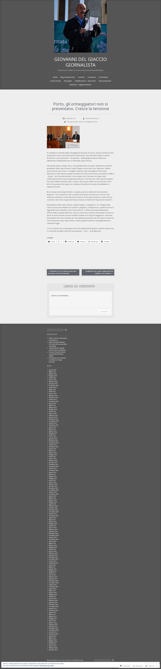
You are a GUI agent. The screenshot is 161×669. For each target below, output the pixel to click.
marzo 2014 (53, 646)
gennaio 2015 (53, 626)
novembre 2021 (54, 466)
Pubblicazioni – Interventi (85, 81)
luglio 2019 (52, 520)
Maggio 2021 (53, 478)
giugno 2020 (53, 500)
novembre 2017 (54, 559)
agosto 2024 (52, 403)
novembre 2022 (54, 443)
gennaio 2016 (53, 602)
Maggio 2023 (53, 433)
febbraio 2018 (53, 553)
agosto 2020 (52, 496)
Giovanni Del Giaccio (92, 118)
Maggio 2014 (53, 642)
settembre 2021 (53, 470)
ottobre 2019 (53, 514)
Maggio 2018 (53, 547)
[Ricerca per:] (55, 330)
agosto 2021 (52, 472)
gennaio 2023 (53, 439)
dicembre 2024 (53, 397)
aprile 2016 (52, 596)
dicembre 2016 (53, 581)
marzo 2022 (53, 458)
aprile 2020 (52, 504)
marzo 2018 (53, 551)
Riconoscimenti (105, 81)
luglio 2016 (52, 590)
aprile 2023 (52, 435)
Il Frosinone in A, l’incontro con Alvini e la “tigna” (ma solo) (57, 360)
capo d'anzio (74, 122)
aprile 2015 (52, 620)
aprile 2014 (52, 644)
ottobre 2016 (53, 585)
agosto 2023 (52, 427)
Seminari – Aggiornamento (80, 85)
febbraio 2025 (53, 395)
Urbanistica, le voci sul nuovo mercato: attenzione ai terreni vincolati (62, 272)
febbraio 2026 (53, 382)
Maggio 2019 (53, 523)
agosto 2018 (52, 541)
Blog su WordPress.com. (54, 660)
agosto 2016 (52, 588)
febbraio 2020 (53, 506)
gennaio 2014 (53, 650)
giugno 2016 (53, 592)
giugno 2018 (53, 545)
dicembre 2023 (53, 419)
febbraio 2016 (53, 600)
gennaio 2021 (53, 486)
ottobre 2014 (53, 632)
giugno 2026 (53, 374)
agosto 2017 (52, 565)
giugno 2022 (53, 452)
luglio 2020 (52, 498)
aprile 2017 (52, 573)
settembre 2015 (53, 610)
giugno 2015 (53, 616)
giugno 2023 (53, 431)
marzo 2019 (53, 527)
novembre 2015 (54, 606)
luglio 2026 (52, 372)
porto (95, 122)
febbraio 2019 (53, 529)
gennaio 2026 (53, 383)
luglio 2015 (52, 614)
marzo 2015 (53, 622)
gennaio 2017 (53, 579)
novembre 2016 (54, 583)
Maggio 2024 (53, 409)
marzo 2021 (53, 482)
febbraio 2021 (53, 484)
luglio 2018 (52, 543)
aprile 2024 (52, 411)
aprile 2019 (52, 525)
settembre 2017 (53, 563)
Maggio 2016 (53, 594)
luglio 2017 (52, 567)
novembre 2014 (54, 630)
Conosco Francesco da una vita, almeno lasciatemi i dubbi (57, 354)
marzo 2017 (53, 575)
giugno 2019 (53, 521)
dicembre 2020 (53, 488)
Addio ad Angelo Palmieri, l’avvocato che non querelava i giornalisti (58, 344)
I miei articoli (55, 81)
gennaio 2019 (53, 531)
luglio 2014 (52, 638)
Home (55, 77)
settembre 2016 (53, 587)
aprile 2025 (52, 391)
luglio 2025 (52, 389)
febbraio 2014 (53, 648)
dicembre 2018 (53, 533)
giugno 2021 (53, 476)
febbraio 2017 (53, 577)
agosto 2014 (52, 636)
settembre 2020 (53, 494)
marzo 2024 (53, 413)
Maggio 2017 (53, 571)
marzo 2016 (53, 598)
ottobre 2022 (53, 445)
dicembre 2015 (53, 604)
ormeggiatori (89, 122)
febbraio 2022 (53, 460)
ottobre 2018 (53, 537)
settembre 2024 (53, 401)
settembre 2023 (53, 425)
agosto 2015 (52, 612)
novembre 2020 (54, 490)
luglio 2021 (52, 474)
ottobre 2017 (53, 561)
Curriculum (103, 77)
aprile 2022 (52, 456)
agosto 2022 (52, 449)
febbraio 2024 (53, 415)
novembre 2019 (54, 512)
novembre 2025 (54, 385)
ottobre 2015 (53, 608)
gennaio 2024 (53, 417)
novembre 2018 (54, 535)
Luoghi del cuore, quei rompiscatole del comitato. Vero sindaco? (99, 272)
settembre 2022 (53, 447)
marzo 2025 (53, 393)
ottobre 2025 (53, 387)
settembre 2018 (53, 539)
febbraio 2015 (53, 624)
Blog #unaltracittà (67, 77)
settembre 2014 (53, 634)
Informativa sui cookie (47, 665)
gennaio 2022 (53, 462)
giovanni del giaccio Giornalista (80, 62)
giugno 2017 (53, 569)
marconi (81, 122)
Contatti (81, 77)
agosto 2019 (52, 518)
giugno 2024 (53, 407)
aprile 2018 (52, 549)
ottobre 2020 (53, 492)
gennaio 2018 (53, 555)
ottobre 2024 (53, 399)
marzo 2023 (53, 437)
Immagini (68, 81)
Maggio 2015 (53, 618)
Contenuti (92, 77)
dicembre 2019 (53, 510)
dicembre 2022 (53, 441)
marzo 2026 (53, 380)
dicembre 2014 (53, 628)
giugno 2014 (53, 640)
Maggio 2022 (53, 454)
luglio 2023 (52, 429)
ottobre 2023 (53, 423)
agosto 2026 (52, 370)
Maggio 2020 (53, 502)
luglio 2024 (52, 405)
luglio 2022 (52, 451)
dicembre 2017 (53, 557)
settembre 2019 (53, 516)
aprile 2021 (52, 480)
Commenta (104, 311)
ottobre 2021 (53, 468)
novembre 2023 (54, 421)
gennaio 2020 (53, 508)
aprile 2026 (52, 378)
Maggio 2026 (53, 376)
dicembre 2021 (53, 464)
